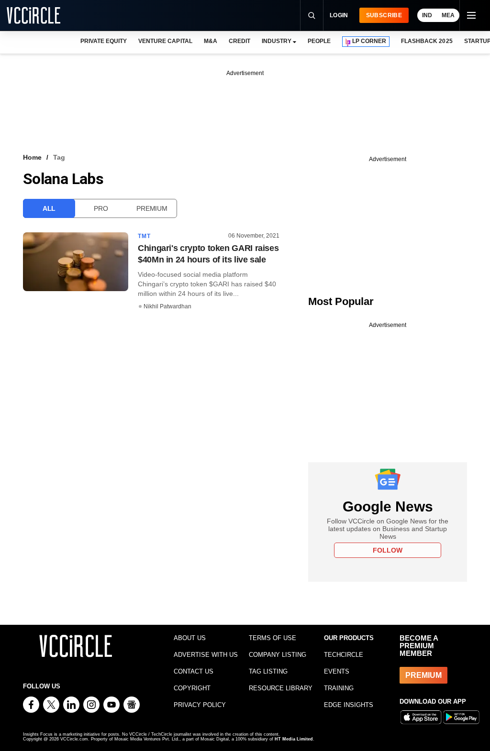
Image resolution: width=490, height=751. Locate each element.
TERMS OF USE (272, 638)
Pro (101, 208)
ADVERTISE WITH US (206, 654)
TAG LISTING (268, 671)
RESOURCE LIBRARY (280, 688)
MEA (448, 15)
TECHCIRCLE (343, 654)
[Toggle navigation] (470, 15)
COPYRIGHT (192, 688)
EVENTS (336, 671)
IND (427, 15)
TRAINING (339, 688)
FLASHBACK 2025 (426, 41)
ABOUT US (190, 638)
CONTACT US (193, 671)
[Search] (311, 15)
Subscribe (384, 15)
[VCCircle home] (33, 15)
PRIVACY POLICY (200, 704)
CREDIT (239, 41)
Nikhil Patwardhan (167, 306)
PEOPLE (319, 41)
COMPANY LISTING (277, 654)
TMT (144, 236)
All (49, 208)
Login (339, 15)
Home (32, 157)
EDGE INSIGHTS (348, 704)
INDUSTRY (276, 41)
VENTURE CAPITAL (165, 41)
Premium (151, 208)
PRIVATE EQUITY (103, 41)
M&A (210, 41)
